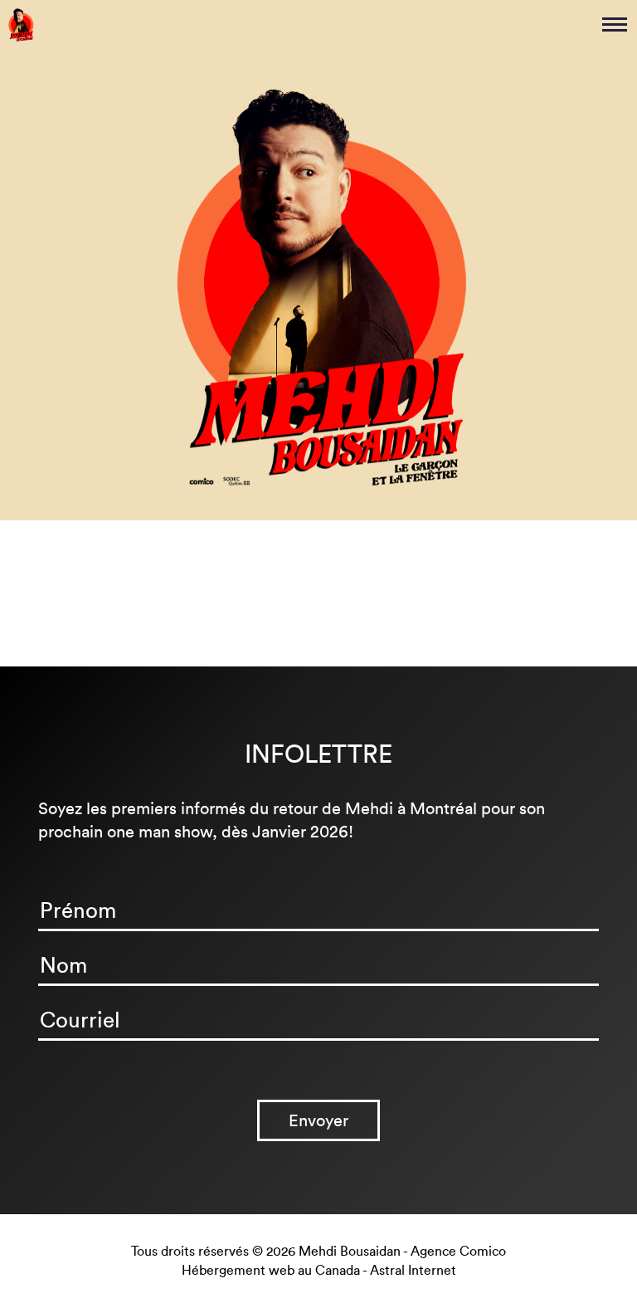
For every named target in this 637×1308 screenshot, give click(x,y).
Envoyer (318, 1120)
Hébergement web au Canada (271, 1270)
